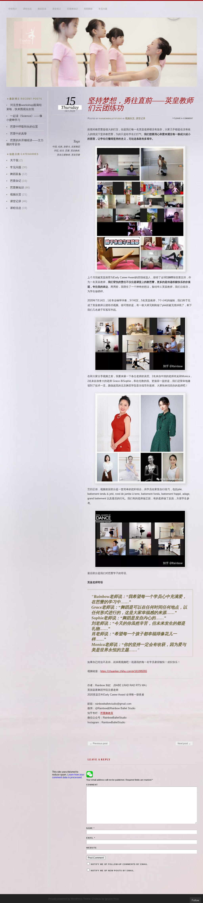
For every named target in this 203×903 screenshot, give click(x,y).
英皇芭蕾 (75, 155)
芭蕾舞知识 (72, 9)
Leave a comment (183, 118)
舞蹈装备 (42, 9)
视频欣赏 (130, 118)
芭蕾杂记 (15, 180)
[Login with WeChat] (89, 774)
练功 (61, 150)
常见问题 (103, 9)
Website (91, 848)
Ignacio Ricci (112, 898)
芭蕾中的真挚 (18, 133)
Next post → (184, 743)
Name (90, 828)
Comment (92, 785)
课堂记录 (140, 118)
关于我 (14, 160)
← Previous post (98, 743)
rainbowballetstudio (110, 118)
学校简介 (12, 9)
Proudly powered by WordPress (65, 898)
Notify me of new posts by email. (113, 870)
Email (90, 838)
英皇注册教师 (63, 155)
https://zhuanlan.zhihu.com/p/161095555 (123, 671)
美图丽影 (88, 9)
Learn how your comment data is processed (68, 776)
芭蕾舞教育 (106, 713)
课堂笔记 (56, 9)
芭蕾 (67, 150)
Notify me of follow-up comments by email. (119, 864)
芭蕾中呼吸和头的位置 (24, 126)
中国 (54, 146)
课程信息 (27, 9)
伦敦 (60, 146)
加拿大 (66, 146)
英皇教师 (75, 150)
